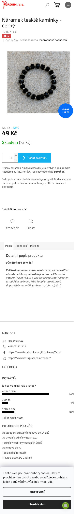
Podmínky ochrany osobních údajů (22, 443)
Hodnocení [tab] (21, 246)
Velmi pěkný (9, 391)
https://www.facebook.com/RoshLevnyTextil (34, 352)
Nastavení (37, 492)
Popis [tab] (8, 246)
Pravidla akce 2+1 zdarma (17, 458)
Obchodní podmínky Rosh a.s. (19, 438)
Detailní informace (12, 209)
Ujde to (6, 400)
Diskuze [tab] (34, 246)
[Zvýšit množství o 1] (16, 155)
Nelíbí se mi (8, 409)
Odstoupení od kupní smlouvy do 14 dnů (25, 433)
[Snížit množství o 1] (16, 160)
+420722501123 (17, 346)
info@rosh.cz (15, 341)
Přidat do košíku (37, 157)
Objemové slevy (11, 448)
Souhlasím (37, 504)
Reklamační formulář (14, 453)
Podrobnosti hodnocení (53, 40)
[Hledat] (47, 5)
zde (50, 482)
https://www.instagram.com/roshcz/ (29, 358)
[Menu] (68, 5)
